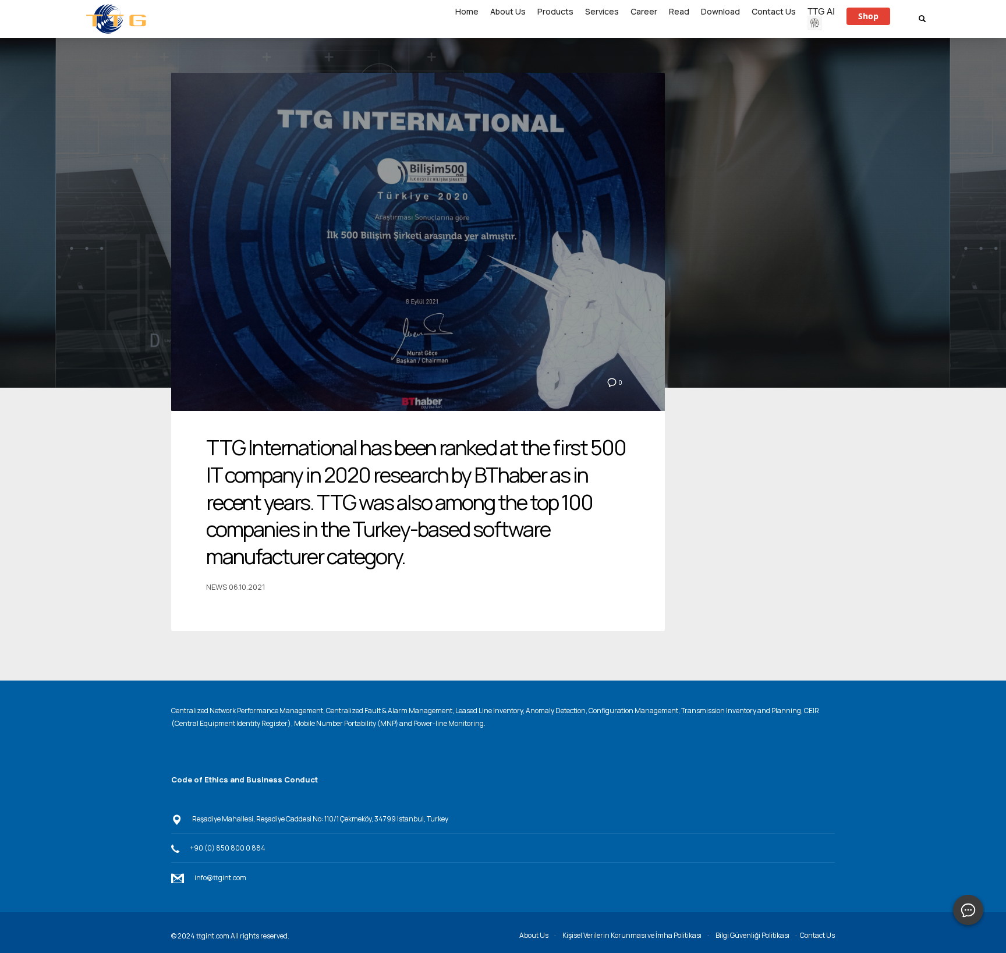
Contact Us (817, 935)
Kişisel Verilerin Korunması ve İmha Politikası (632, 935)
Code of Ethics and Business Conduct (244, 779)
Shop (868, 16)
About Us (533, 935)
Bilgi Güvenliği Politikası (752, 935)
